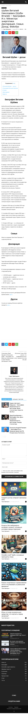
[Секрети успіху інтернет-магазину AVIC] (14, 489)
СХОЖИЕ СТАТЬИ (6, 399)
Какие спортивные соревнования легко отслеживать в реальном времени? (13, 584)
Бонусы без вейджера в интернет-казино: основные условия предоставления (11, 527)
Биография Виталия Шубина (10, 88)
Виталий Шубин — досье (9, 86)
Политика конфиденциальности (14, 708)
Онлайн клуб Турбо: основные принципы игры (12, 556)
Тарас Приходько (7, 29)
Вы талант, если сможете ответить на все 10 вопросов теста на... (17, 643)
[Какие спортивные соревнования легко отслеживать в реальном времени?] (14, 572)
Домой (3, 5)
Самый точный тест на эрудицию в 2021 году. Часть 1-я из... (18, 635)
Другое (4, 94)
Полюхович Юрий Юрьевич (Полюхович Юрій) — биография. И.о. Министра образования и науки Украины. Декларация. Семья (7, 357)
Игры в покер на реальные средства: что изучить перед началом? (12, 614)
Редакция (16, 707)
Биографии (8, 5)
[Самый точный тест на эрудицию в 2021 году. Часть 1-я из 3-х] (5, 635)
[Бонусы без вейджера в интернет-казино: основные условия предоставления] (14, 514)
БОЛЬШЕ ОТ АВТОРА (18, 399)
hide (14, 83)
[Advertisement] (14, 322)
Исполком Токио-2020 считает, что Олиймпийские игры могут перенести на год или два (20, 356)
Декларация (5, 92)
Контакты (11, 707)
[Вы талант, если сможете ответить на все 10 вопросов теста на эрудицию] (5, 643)
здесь (10, 294)
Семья (4, 90)
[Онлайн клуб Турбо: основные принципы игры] (14, 544)
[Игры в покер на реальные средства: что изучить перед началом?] (14, 601)
